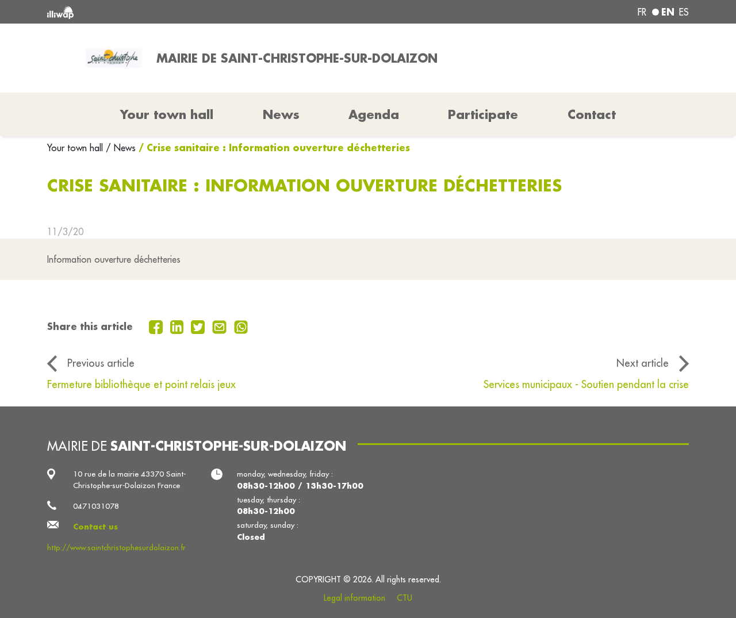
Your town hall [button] (166, 114)
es (684, 12)
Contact (592, 114)
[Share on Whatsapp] (241, 326)
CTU (404, 598)
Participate (483, 114)
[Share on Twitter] (199, 326)
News (281, 114)
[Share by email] (221, 326)
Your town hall (76, 147)
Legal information (354, 598)
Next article (642, 363)
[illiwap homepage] (176, 12)
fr (642, 12)
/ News (121, 147)
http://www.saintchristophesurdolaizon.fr (116, 547)
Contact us (95, 526)
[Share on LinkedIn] (178, 326)
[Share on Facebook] (157, 326)
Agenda (373, 114)
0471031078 (96, 506)
